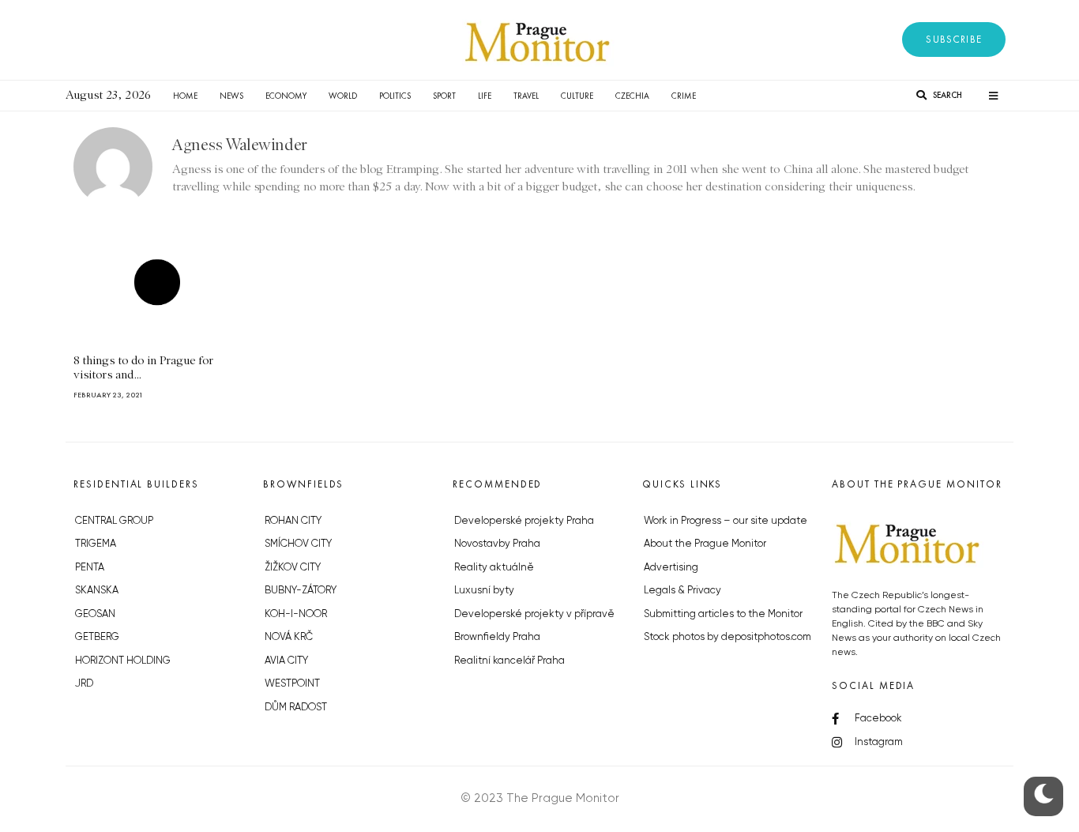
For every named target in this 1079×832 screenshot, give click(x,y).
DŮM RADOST (296, 707)
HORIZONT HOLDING (123, 661)
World (343, 95)
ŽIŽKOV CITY (293, 568)
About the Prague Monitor (705, 544)
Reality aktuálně (494, 568)
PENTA (89, 568)
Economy (285, 95)
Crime (683, 95)
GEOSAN (95, 614)
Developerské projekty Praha (524, 521)
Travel (526, 95)
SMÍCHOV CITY (298, 544)
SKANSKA (96, 590)
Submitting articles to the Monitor (723, 614)
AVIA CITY (286, 661)
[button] (954, 39)
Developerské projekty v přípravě (534, 614)
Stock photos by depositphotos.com (727, 637)
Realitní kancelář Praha (509, 661)
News (231, 95)
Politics (395, 95)
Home (185, 95)
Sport (444, 95)
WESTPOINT (292, 684)
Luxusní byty (484, 590)
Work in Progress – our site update (725, 521)
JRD (84, 684)
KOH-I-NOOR (296, 614)
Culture (577, 95)
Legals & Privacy (682, 590)
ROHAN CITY (293, 521)
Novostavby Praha (497, 544)
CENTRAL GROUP (114, 521)
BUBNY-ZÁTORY (300, 590)
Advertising (671, 568)
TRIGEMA (95, 544)
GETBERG (97, 637)
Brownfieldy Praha (497, 637)
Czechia (632, 95)
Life (484, 95)
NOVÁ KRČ (289, 637)
